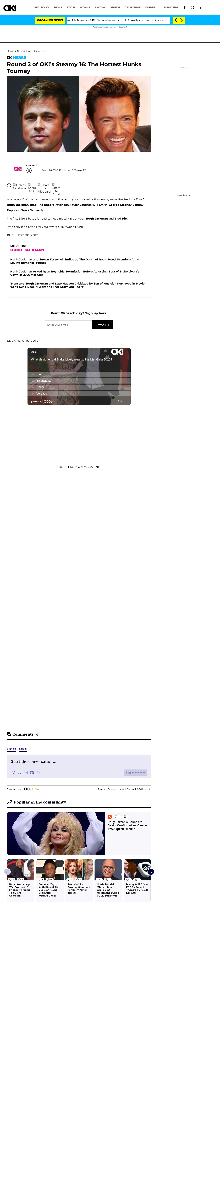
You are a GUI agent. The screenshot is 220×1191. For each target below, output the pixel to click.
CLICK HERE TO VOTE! (23, 235)
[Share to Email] (56, 185)
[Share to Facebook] (19, 185)
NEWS (58, 7)
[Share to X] (32, 185)
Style (71, 7)
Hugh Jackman (35, 51)
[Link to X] (200, 7)
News (20, 51)
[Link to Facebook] (185, 7)
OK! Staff (31, 165)
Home (10, 51)
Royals (85, 7)
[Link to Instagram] (192, 7)
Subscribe (171, 7)
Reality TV (41, 7)
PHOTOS (100, 7)
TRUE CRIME (133, 7)
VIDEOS (115, 7)
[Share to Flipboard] (44, 185)
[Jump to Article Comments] (9, 185)
